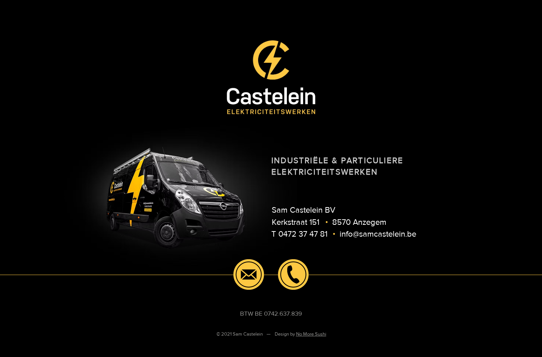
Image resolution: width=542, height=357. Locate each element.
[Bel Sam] (293, 274)
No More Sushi (311, 334)
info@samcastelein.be (378, 234)
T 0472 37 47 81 (299, 234)
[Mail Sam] (248, 274)
